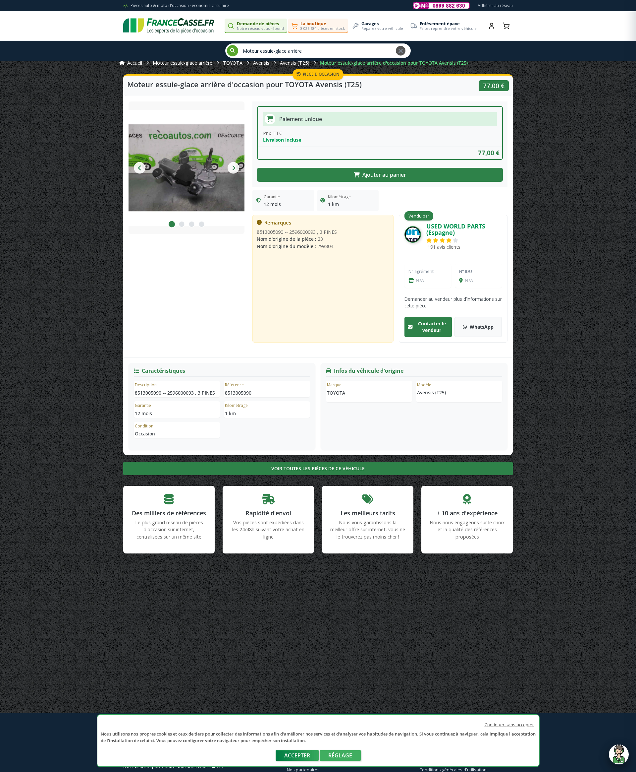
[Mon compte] (491, 25)
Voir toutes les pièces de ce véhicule (318, 468)
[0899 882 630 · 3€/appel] (441, 5)
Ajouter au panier (384, 174)
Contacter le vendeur (432, 326)
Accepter (297, 755)
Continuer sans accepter (509, 725)
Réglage (340, 755)
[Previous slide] (139, 168)
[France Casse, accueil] (168, 26)
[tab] (172, 224)
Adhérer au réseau (495, 5)
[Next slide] (233, 168)
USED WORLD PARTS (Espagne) (455, 229)
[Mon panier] (506, 25)
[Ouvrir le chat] (619, 758)
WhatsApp (482, 327)
